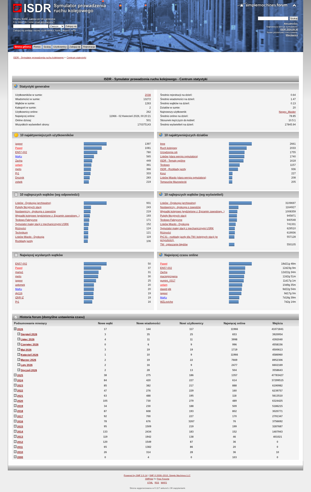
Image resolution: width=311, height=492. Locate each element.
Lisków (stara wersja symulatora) (179, 156)
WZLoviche (166, 301)
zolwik (18, 181)
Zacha (18, 160)
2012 (20, 442)
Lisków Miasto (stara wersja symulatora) (183, 177)
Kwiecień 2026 (29, 354)
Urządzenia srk (169, 152)
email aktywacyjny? (44, 22)
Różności (20, 228)
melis (18, 169)
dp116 (18, 293)
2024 (20, 380)
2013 (20, 436)
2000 (20, 457)
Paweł (18, 148)
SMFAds (149, 479)
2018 (20, 411)
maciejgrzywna (169, 276)
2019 (20, 406)
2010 (20, 452)
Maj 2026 (26, 349)
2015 (20, 426)
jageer (19, 143)
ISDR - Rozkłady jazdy (173, 169)
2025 (20, 375)
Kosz (163, 173)
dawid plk (165, 289)
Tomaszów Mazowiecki (173, 181)
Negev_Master (287, 111)
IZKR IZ (19, 297)
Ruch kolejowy (168, 148)
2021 (20, 395)
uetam (18, 165)
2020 (20, 401)
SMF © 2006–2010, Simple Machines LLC (169, 475)
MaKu (18, 156)
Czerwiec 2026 (30, 344)
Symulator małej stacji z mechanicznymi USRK (42, 224)
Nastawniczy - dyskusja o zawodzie (35, 211)
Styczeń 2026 (29, 370)
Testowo (165, 165)
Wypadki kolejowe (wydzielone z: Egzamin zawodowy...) (47, 215)
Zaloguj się (34, 19)
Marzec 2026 (28, 360)
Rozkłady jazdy (24, 241)
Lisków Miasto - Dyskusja (29, 236)
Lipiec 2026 (27, 339)
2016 (20, 421)
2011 (20, 447)
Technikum (21, 232)
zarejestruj (49, 19)
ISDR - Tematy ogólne (172, 160)
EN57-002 (21, 152)
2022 (20, 390)
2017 (20, 416)
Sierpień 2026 (29, 334)
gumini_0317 (167, 280)
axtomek (20, 284)
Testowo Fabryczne (26, 220)
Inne (162, 143)
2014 (20, 431)
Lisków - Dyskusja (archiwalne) (33, 203)
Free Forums (163, 479)
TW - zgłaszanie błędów (174, 244)
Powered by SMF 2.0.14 (135, 475)
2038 (148, 94)
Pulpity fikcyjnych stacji (28, 207)
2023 (20, 385)
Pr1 (17, 173)
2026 (20, 329)
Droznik (19, 177)
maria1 (19, 272)
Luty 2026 (27, 365)
